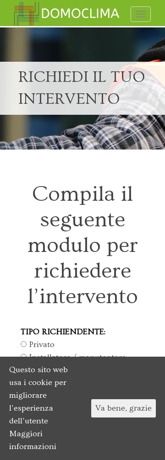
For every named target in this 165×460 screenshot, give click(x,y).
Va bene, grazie (123, 408)
